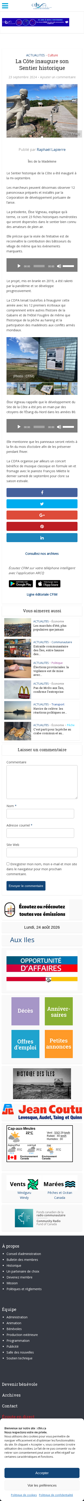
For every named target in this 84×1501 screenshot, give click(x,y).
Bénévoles (14, 1329)
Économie (58, 621)
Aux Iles (20, 939)
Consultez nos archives (42, 553)
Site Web (12, 845)
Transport (58, 704)
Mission (12, 1283)
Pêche (71, 725)
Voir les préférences (42, 1485)
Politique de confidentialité (56, 1495)
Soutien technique (19, 1358)
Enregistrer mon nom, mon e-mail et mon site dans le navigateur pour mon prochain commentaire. (41, 869)
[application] (41, 265)
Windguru (24, 1192)
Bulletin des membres (22, 1259)
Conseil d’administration (23, 1254)
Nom (11, 806)
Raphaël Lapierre (51, 149)
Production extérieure (22, 1335)
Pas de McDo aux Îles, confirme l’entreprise (48, 690)
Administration (17, 1317)
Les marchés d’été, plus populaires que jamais (50, 627)
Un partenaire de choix (22, 1271)
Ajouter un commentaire (58, 77)
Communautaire (62, 642)
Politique (57, 663)
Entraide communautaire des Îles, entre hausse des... (50, 650)
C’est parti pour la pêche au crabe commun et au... (52, 731)
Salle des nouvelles (20, 1352)
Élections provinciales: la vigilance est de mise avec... (51, 671)
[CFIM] (42, 5)
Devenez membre (19, 1277)
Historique (13, 1265)
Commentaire (16, 762)
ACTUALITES (35, 55)
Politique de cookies (24, 1495)
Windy (24, 1197)
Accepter (42, 1473)
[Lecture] (19, 266)
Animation (13, 1323)
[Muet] (59, 266)
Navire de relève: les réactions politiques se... (50, 710)
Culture (53, 55)
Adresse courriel (19, 825)
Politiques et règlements (24, 1289)
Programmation (18, 1340)
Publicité (12, 1346)
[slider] (69, 266)
